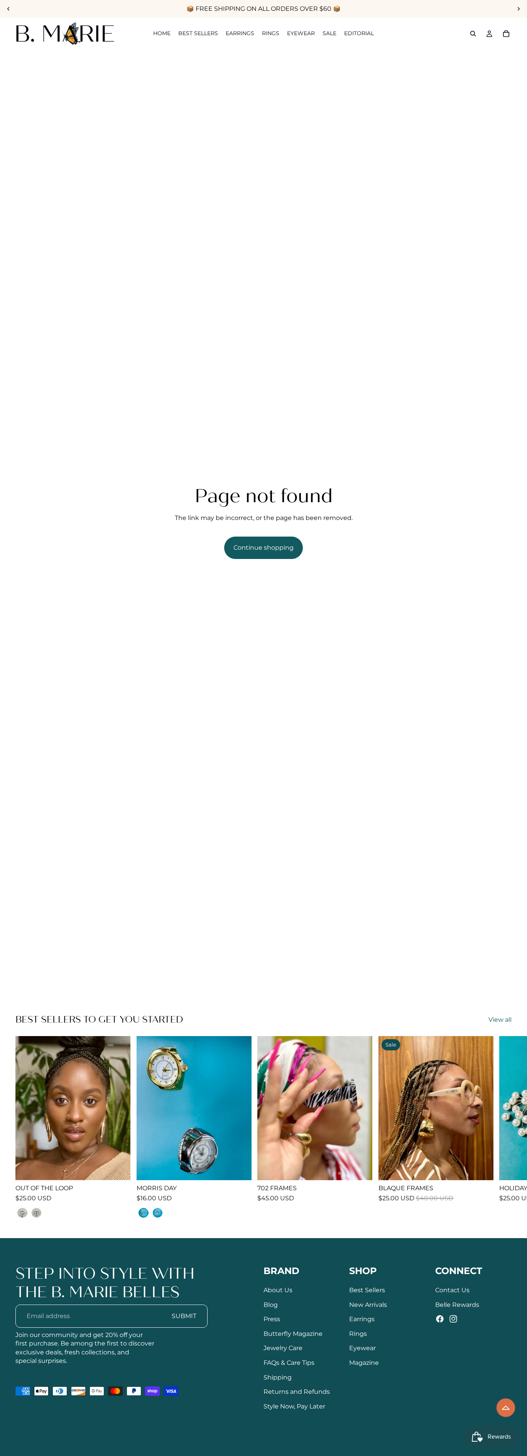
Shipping (278, 1377)
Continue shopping (263, 547)
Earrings (362, 1319)
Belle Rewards (457, 1304)
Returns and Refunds (297, 1391)
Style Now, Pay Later (294, 1406)
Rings (358, 1333)
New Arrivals (368, 1304)
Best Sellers (367, 1290)
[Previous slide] (8, 8)
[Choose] (118, 1168)
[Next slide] (518, 8)
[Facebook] (439, 1318)
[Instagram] (453, 1318)
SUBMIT (184, 1316)
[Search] (473, 33)
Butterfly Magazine (293, 1333)
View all (500, 1019)
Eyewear (362, 1348)
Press (272, 1319)
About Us (278, 1290)
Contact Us (452, 1290)
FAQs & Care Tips (289, 1362)
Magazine (364, 1362)
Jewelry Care (283, 1348)
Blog (271, 1304)
